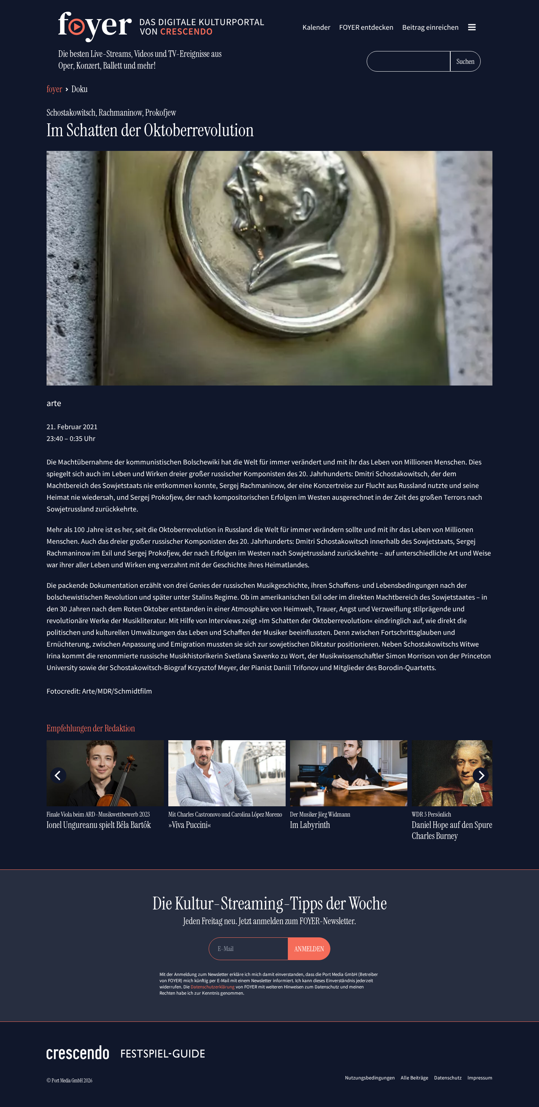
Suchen (465, 61)
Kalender (316, 27)
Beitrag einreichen (430, 27)
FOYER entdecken (366, 27)
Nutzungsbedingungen (370, 1077)
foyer (54, 89)
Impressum (479, 1077)
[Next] (481, 775)
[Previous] (58, 775)
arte (54, 403)
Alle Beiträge (414, 1077)
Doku (80, 89)
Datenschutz (448, 1077)
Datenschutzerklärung (213, 987)
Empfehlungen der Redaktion (91, 728)
